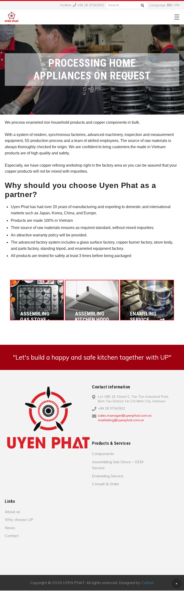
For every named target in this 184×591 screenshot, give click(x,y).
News (10, 527)
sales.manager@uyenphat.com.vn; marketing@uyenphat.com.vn (125, 417)
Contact (12, 535)
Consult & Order (105, 483)
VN (176, 5)
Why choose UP (19, 519)
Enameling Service (107, 476)
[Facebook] (98, 428)
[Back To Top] (177, 584)
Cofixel (147, 582)
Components (103, 453)
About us (12, 511)
